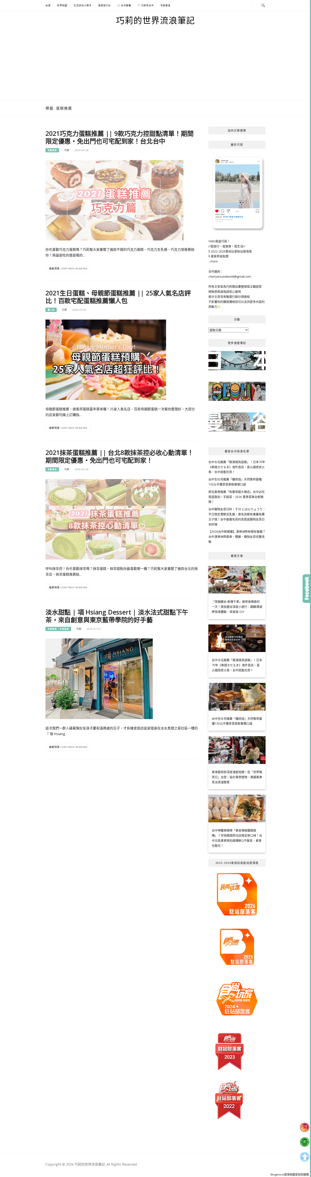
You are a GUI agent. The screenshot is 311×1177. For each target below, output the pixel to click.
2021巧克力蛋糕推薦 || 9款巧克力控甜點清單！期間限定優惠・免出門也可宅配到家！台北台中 (119, 137)
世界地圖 (62, 5)
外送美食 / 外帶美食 (58, 628)
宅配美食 (165, 5)
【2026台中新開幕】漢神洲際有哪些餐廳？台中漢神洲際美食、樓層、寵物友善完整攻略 (237, 536)
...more (213, 261)
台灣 (48, 5)
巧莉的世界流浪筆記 (155, 20)
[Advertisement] (155, 69)
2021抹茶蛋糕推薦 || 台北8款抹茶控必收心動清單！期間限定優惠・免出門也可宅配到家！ (119, 456)
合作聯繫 (125, 5)
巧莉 (66, 150)
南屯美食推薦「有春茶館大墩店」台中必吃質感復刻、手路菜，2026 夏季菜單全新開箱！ (236, 497)
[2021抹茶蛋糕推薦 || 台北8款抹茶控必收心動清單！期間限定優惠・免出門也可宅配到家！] (105, 519)
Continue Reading (74, 268)
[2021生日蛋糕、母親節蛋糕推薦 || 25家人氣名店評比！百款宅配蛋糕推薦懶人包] (105, 359)
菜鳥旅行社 (104, 5)
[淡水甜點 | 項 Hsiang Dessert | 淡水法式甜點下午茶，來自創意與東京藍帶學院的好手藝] (99, 678)
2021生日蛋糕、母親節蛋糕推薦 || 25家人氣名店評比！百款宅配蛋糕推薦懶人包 (118, 297)
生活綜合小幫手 (83, 5)
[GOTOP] (304, 1156)
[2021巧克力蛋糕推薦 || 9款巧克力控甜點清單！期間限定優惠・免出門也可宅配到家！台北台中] (114, 200)
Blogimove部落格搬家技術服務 (290, 1174)
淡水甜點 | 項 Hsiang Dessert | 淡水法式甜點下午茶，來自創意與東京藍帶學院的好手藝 (116, 616)
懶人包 (51, 309)
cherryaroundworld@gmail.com (229, 276)
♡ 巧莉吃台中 (146, 5)
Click (307, 588)
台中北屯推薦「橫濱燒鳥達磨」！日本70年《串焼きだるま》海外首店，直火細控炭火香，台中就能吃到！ (236, 467)
